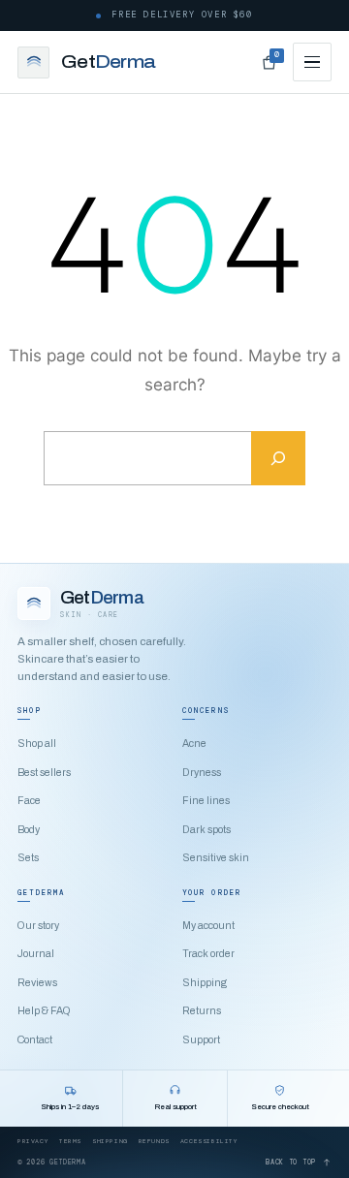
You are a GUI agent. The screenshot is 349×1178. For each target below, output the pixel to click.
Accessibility (209, 1141)
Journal (35, 953)
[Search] (278, 458)
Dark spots (206, 829)
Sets (28, 857)
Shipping (204, 982)
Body (28, 829)
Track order (208, 953)
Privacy (32, 1141)
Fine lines (206, 800)
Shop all (36, 743)
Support (201, 1040)
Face (29, 800)
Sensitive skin (215, 857)
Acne (194, 743)
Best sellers (44, 772)
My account (208, 925)
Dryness (201, 772)
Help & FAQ (44, 1011)
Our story (38, 925)
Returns (201, 1011)
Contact (34, 1040)
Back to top (291, 1162)
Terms (70, 1141)
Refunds (154, 1141)
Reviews (37, 982)
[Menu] (312, 62)
